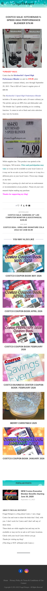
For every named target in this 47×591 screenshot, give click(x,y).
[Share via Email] (29, 206)
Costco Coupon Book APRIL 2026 (23, 311)
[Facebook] (20, 571)
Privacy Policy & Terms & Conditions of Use (26, 580)
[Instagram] (26, 571)
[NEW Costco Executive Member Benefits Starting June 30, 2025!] (10, 495)
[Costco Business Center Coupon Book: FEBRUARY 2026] (23, 367)
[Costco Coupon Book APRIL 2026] (23, 294)
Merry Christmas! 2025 (23, 423)
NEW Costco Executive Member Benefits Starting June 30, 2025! (32, 494)
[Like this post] (18, 206)
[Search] (44, 4)
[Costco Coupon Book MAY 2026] (23, 258)
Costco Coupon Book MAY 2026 (24, 276)
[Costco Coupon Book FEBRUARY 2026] (23, 329)
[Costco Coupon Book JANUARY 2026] (23, 441)
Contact (23, 583)
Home (6, 580)
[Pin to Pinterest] (26, 206)
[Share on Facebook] (21, 206)
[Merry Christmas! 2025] (23, 406)
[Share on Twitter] (24, 206)
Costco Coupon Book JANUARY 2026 (23, 458)
